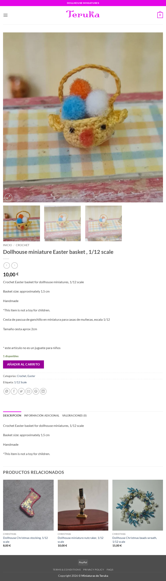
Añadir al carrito (23, 364)
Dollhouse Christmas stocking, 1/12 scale (25, 539)
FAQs (110, 569)
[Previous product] (14, 265)
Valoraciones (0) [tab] (74, 415)
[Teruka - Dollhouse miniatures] (83, 15)
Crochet (22, 245)
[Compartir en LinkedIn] (43, 391)
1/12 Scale (20, 382)
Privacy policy (93, 569)
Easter (31, 376)
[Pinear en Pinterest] (36, 391)
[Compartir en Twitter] (21, 391)
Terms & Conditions (67, 569)
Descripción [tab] (12, 415)
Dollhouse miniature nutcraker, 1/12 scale (80, 539)
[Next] (154, 117)
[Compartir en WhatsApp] (6, 391)
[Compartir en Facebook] (14, 391)
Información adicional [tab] (41, 415)
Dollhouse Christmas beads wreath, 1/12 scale (134, 539)
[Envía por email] (28, 391)
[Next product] (6, 265)
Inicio (7, 245)
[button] (5, 15)
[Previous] (11, 117)
